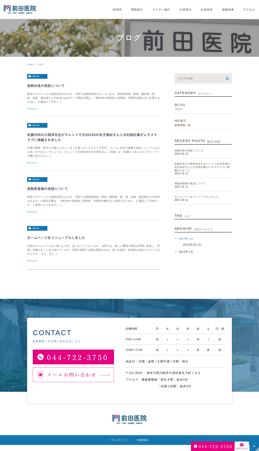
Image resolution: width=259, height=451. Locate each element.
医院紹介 (137, 9)
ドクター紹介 (161, 9)
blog (36, 76)
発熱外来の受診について (46, 85)
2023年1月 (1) (192, 244)
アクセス (249, 9)
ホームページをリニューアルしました (56, 237)
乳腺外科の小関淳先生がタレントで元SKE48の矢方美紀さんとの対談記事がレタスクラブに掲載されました (202, 167)
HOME (117, 9)
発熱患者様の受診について (47, 188)
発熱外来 (228, 9)
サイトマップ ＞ (120, 440)
